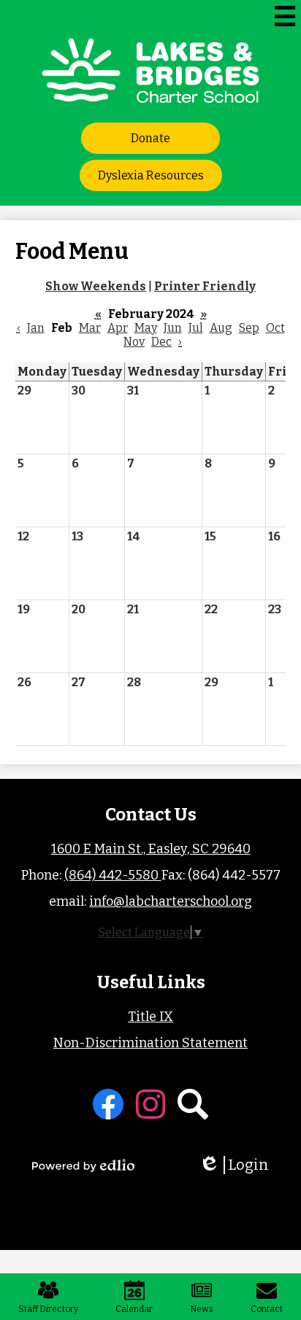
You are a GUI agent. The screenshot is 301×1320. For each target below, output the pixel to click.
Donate (150, 138)
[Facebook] (108, 1104)
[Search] (193, 1104)
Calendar (134, 1309)
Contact (267, 1309)
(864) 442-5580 (112, 875)
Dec (161, 342)
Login (239, 1165)
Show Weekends (95, 286)
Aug (221, 328)
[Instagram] (150, 1104)
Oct (275, 328)
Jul (195, 328)
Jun (173, 328)
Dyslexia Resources (151, 175)
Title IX (150, 1017)
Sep (249, 328)
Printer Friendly (205, 286)
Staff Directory (48, 1309)
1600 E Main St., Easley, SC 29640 (151, 849)
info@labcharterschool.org (170, 901)
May (145, 328)
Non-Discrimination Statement (150, 1043)
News (201, 1309)
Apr (117, 328)
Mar (90, 328)
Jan (36, 328)
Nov (134, 342)
